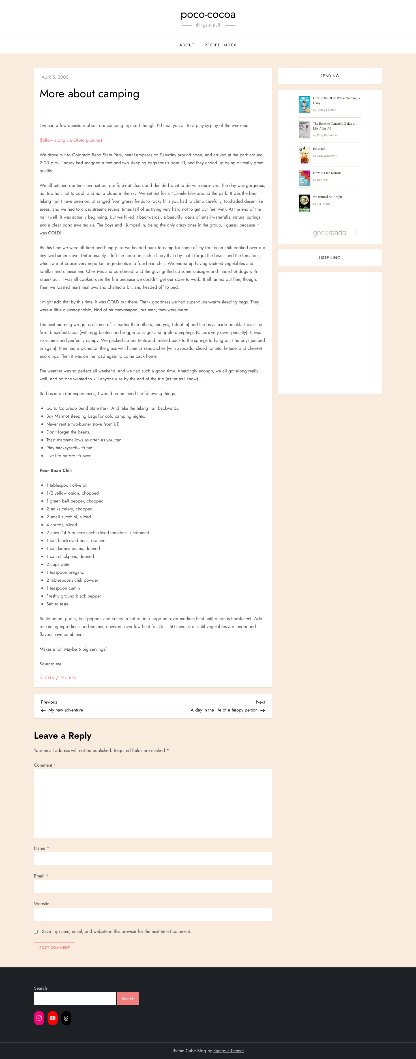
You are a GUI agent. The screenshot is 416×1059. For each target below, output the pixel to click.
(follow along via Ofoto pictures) (71, 140)
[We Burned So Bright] (304, 203)
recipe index (221, 45)
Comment (45, 765)
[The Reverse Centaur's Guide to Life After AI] (304, 129)
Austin (47, 678)
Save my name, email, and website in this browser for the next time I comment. (116, 931)
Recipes (68, 678)
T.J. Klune (324, 204)
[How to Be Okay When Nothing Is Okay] (304, 104)
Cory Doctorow (327, 135)
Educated (319, 148)
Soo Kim (322, 180)
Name (41, 848)
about (187, 45)
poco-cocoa (208, 14)
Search (40, 988)
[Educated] (304, 155)
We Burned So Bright (327, 197)
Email (41, 876)
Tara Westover (326, 156)
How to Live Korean (327, 173)
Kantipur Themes (228, 1050)
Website (41, 903)
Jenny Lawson (326, 110)
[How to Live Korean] (304, 178)
